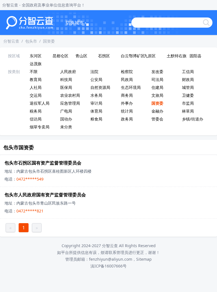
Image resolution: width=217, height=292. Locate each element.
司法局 (157, 79)
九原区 (150, 55)
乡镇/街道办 (192, 119)
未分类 (66, 126)
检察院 (127, 71)
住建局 (157, 87)
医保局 (66, 87)
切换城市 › (76, 22)
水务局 (96, 95)
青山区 (81, 55)
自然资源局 (100, 87)
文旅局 (157, 95)
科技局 (66, 79)
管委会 (157, 119)
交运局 (36, 95)
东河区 (36, 55)
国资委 (49, 41)
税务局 (36, 111)
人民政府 (68, 71)
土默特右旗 (176, 55)
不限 (34, 71)
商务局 (127, 95)
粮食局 (96, 119)
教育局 (36, 79)
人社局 (36, 87)
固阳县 (195, 55)
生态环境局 (131, 87)
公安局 (96, 79)
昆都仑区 (60, 55)
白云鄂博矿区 (131, 55)
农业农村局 (70, 95)
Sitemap (144, 259)
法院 (94, 71)
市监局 (188, 103)
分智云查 (11, 41)
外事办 (127, 103)
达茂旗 (36, 63)
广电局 (66, 111)
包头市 (31, 41)
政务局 (127, 119)
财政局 (188, 79)
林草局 (188, 111)
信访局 (36, 119)
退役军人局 (39, 103)
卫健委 (188, 95)
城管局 (188, 87)
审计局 (96, 103)
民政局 (127, 79)
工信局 (188, 71)
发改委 (157, 71)
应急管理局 (70, 103)
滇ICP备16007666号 (108, 266)
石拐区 (104, 55)
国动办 (66, 119)
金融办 (157, 111)
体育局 (96, 111)
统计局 (127, 111)
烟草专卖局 (39, 126)
